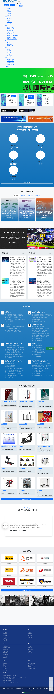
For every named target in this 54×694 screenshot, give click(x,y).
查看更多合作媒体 (26, 590)
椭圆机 (21, 446)
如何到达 (29, 104)
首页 (20, 3)
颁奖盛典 (9, 22)
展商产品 (5, 658)
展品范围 (9, 12)
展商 (6, 25)
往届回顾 (9, 13)
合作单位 (9, 54)
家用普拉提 (4, 424)
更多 (23, 253)
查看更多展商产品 (26, 499)
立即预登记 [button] (13, 242)
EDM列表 (9, 56)
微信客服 (50, 348)
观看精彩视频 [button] (27, 182)
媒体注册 (9, 49)
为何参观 (9, 42)
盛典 (6, 17)
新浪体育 (9, 563)
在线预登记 (10, 45)
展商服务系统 (12, 102)
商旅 (6, 57)
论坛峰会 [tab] (16, 196)
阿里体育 (27, 575)
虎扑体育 (9, 586)
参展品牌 (30, 653)
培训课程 (9, 23)
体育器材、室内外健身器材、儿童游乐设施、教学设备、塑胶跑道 (27, 401)
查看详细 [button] (9, 217)
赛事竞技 (9, 20)
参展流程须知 (10, 27)
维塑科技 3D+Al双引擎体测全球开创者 (9, 446)
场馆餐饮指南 (10, 62)
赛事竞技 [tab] (23, 196)
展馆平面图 (10, 30)
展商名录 (5, 656)
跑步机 (3, 468)
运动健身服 (22, 490)
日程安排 (9, 10)
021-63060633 (10, 680)
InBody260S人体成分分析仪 (8, 401)
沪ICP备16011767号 (31, 688)
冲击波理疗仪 (40, 468)
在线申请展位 (10, 32)
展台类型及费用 (11, 28)
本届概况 (21, 6)
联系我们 (7, 66)
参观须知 (9, 44)
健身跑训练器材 (23, 424)
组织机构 (9, 8)
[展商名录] (9, 110)
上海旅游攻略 (10, 64)
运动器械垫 (22, 468)
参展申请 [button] (13, 5)
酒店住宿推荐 (10, 59)
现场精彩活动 (30, 102)
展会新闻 (9, 51)
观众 (6, 40)
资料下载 (9, 15)
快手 (27, 563)
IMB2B (27, 586)
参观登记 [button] (6, 5)
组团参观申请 (31, 651)
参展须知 (11, 100)
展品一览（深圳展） (12, 39)
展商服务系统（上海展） (13, 35)
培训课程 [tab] (37, 196)
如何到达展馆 (10, 61)
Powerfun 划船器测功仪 (43, 446)
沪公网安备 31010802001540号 (43, 688)
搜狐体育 (9, 575)
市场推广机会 (10, 34)
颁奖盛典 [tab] (30, 196)
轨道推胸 (3, 490)
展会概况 (11, 99)
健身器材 (39, 490)
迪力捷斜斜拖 (40, 401)
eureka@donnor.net (13, 682)
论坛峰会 (9, 18)
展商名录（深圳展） (12, 37)
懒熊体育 (45, 586)
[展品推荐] (27, 110)
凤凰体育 (45, 563)
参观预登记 (31, 96)
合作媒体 (47, 103)
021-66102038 (10, 679)
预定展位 (13, 96)
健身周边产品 (40, 424)
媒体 (6, 47)
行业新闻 (9, 52)
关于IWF (21, 5)
